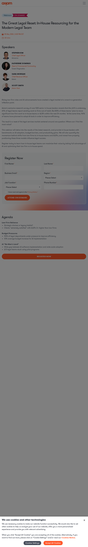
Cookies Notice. (69, 537)
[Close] (84, 520)
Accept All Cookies (53, 543)
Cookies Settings (32, 543)
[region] (44, 532)
